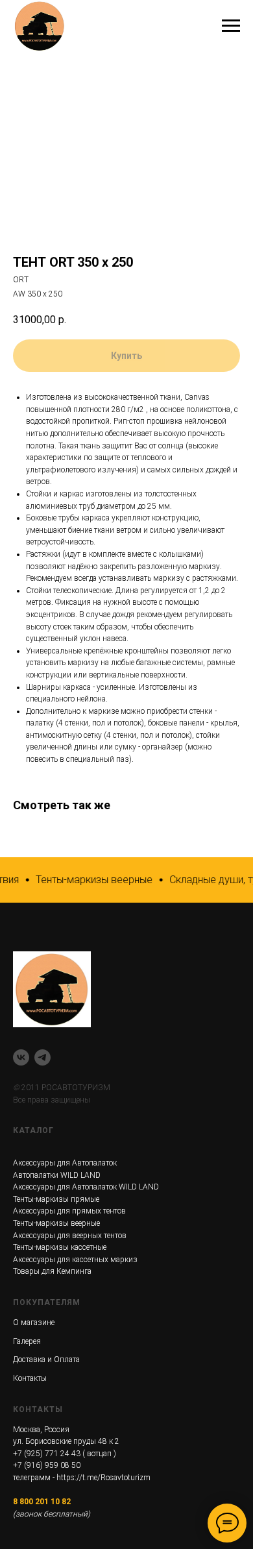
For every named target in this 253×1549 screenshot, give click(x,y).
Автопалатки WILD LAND (57, 1175)
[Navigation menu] (231, 25)
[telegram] (42, 1057)
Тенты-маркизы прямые (56, 1199)
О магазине (33, 1322)
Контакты (30, 1378)
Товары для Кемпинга (52, 1271)
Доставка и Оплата (46, 1359)
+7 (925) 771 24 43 (46, 1453)
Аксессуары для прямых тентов (69, 1210)
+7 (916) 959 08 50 (46, 1465)
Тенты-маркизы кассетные (59, 1247)
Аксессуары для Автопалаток (65, 1162)
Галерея (27, 1341)
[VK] (21, 1057)
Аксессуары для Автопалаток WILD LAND (86, 1186)
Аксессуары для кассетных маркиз (75, 1259)
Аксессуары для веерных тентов (69, 1235)
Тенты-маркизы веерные (56, 1223)
